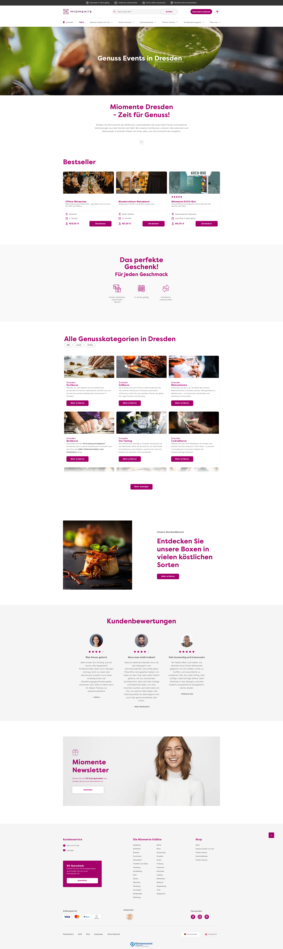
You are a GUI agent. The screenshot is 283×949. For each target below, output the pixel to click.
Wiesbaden (137, 894)
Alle (68, 345)
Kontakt (70, 850)
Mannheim (161, 879)
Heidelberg (137, 871)
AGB (80, 934)
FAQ (88, 934)
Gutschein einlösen (201, 12)
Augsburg (137, 845)
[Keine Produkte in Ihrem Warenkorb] (217, 11)
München (136, 882)
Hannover (160, 867)
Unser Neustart (113, 934)
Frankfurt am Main (140, 864)
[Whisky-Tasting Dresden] (89, 478)
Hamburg (136, 867)
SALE (81, 22)
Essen (159, 860)
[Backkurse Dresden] (89, 423)
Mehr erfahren (77, 403)
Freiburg (160, 864)
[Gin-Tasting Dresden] (141, 423)
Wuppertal (161, 894)
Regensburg (161, 886)
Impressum (98, 934)
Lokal (78, 345)
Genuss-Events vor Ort (100, 22)
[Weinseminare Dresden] (194, 367)
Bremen (136, 853)
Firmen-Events (168, 22)
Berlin (159, 845)
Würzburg (137, 897)
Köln (135, 875)
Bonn (159, 849)
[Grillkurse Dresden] (141, 367)
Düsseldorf (137, 860)
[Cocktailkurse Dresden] (194, 423)
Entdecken (100, 224)
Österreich (212, 934)
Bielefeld (136, 849)
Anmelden (88, 790)
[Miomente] (78, 11)
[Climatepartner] (141, 943)
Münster (160, 882)
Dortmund (137, 856)
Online (90, 345)
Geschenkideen (146, 22)
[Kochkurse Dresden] (89, 367)
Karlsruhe (160, 871)
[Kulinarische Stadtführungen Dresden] (194, 478)
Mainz (135, 879)
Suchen (169, 12)
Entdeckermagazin (192, 22)
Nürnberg (137, 886)
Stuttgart (137, 890)
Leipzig (160, 875)
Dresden (160, 856)
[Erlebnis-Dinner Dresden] (141, 478)
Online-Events (124, 22)
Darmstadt (161, 853)
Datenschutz (68, 934)
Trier (158, 890)
